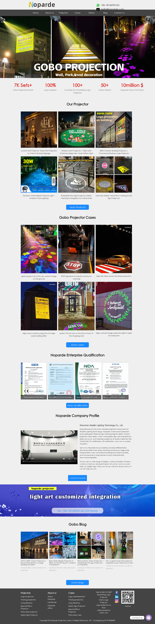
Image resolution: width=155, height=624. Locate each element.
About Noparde (51, 597)
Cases (77, 13)
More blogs (77, 582)
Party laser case (74, 615)
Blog (105, 13)
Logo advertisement (76, 596)
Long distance (26, 603)
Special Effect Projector (26, 607)
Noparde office (51, 606)
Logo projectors (27, 596)
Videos (91, 13)
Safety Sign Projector (29, 615)
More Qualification (77, 405)
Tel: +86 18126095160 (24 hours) (77, 510)
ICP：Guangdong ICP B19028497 (102, 620)
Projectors (63, 13)
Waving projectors (28, 600)
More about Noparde (77, 478)
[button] (152, 46)
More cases (77, 345)
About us (49, 13)
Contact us (119, 13)
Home (35, 13)
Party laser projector (29, 612)
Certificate (52, 602)
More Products (78, 207)
